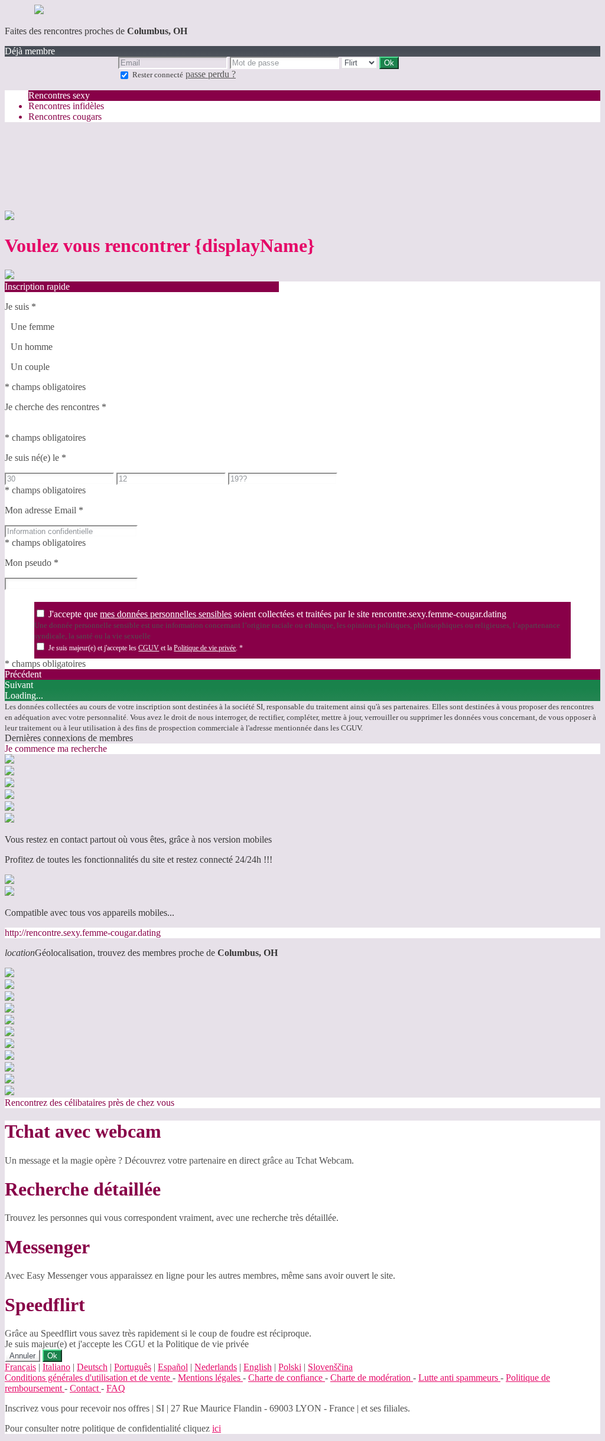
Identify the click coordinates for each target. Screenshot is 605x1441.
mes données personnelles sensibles (166, 614)
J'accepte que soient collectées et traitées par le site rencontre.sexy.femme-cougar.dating (277, 614)
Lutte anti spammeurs (459, 1378)
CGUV (148, 648)
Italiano (56, 1367)
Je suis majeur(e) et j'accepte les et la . (145, 648)
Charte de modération (371, 1378)
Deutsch (92, 1367)
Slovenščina (330, 1367)
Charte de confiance (286, 1378)
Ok (52, 1355)
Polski (289, 1367)
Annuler (22, 1355)
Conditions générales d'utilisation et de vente (89, 1378)
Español (173, 1367)
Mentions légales (210, 1378)
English (257, 1367)
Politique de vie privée (205, 648)
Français (20, 1367)
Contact (85, 1388)
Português (132, 1367)
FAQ (115, 1388)
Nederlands (215, 1367)
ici (216, 1428)
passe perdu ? (211, 74)
